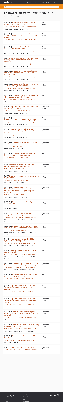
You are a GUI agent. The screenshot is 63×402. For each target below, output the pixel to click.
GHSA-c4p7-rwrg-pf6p (29, 110)
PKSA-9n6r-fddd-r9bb (9, 340)
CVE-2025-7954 (19, 206)
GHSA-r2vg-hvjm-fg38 (20, 146)
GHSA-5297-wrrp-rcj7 (30, 329)
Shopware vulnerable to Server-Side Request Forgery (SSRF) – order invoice (19, 165)
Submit (36, 2)
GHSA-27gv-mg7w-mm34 (29, 206)
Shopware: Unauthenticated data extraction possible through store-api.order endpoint (19, 131)
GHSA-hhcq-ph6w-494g (30, 317)
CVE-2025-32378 (20, 217)
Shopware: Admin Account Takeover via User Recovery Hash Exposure (21, 85)
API (4, 399)
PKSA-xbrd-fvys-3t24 (9, 77)
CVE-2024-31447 (20, 329)
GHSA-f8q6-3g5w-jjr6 (29, 51)
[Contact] (51, 395)
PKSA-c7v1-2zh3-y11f (9, 317)
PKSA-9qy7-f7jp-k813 (9, 230)
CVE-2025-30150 (19, 267)
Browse (29, 2)
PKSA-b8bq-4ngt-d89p (10, 99)
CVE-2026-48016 (20, 39)
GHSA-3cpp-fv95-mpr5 (21, 169)
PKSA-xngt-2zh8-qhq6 (9, 26)
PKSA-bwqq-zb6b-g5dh (10, 135)
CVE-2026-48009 (19, 88)
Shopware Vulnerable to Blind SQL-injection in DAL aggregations (19, 240)
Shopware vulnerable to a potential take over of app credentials (21, 107)
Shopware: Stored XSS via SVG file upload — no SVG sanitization (20, 23)
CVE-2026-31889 (19, 110)
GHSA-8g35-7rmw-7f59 (30, 243)
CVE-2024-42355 (19, 304)
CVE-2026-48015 (20, 26)
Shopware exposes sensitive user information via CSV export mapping (20, 154)
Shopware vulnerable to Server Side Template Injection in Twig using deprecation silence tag (20, 300)
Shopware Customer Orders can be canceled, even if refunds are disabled (20, 143)
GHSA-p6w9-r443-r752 (30, 278)
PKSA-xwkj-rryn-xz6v (9, 64)
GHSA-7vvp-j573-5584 (30, 135)
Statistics (25, 395)
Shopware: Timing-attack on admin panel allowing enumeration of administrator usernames (21, 59)
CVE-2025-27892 (20, 243)
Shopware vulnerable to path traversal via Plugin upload (21, 177)
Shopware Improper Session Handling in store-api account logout (21, 325)
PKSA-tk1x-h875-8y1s (9, 88)
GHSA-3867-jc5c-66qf (29, 340)
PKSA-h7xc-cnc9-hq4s (9, 195)
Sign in (55, 2)
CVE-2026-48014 (20, 51)
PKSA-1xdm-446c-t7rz (9, 51)
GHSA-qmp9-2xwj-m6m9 (30, 349)
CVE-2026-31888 (19, 122)
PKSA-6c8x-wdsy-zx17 (9, 39)
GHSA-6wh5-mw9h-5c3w (22, 180)
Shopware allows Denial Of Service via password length (20, 251)
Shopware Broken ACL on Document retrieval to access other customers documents (21, 227)
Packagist (8, 2)
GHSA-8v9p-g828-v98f (29, 88)
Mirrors (6, 401)
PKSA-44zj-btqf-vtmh (9, 304)
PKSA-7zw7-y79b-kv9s (9, 217)
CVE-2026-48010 (19, 77)
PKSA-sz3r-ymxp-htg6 (9, 349)
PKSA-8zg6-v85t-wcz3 (9, 122)
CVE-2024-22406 (20, 349)
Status (24, 399)
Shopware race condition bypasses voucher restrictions (20, 203)
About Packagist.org (9, 395)
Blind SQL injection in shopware (23, 347)
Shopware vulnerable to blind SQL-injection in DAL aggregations (20, 275)
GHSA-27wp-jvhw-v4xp (29, 304)
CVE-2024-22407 (20, 340)
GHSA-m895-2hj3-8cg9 (21, 195)
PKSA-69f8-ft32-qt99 (9, 291)
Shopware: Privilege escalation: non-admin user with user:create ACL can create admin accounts (21, 72)
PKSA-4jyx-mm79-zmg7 (10, 278)
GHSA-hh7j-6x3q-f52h (29, 267)
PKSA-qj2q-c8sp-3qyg (9, 110)
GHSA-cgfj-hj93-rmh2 (29, 254)
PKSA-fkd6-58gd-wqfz (9, 243)
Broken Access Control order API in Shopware (20, 337)
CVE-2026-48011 (19, 64)
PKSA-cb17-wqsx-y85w (10, 157)
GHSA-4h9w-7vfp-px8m (30, 217)
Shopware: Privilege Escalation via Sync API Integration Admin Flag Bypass (22, 96)
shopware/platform (17, 13)
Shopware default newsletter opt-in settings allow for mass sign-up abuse (19, 214)
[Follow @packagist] (55, 395)
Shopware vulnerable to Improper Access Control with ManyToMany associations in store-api (21, 313)
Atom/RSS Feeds (8, 396)
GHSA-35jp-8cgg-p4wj (28, 291)
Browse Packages (27, 396)
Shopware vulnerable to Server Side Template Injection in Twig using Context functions (19, 287)
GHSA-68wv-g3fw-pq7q (21, 230)
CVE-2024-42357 (20, 278)
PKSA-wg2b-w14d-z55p (10, 180)
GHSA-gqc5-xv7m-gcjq (29, 122)
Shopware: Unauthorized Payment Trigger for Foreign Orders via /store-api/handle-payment (21, 35)
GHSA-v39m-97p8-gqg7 (29, 77)
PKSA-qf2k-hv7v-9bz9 (9, 254)
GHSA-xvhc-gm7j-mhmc (30, 26)
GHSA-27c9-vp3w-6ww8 (22, 157)
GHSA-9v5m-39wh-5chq (30, 39)
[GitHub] (58, 395)
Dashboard (26, 401)
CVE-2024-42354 (19, 317)
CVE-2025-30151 (19, 254)
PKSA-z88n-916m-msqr (10, 329)
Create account (46, 2)
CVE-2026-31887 (20, 135)
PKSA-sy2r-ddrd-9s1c (9, 206)
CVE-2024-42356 (19, 291)
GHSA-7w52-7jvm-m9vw (29, 64)
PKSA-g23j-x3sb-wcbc (9, 146)
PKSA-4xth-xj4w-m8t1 (9, 267)
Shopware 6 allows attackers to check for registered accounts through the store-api (21, 264)
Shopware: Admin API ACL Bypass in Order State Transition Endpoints (21, 48)
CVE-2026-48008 (20, 99)
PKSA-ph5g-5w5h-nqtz (10, 169)
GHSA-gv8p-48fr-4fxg (29, 99)
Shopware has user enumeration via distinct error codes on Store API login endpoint (21, 119)
